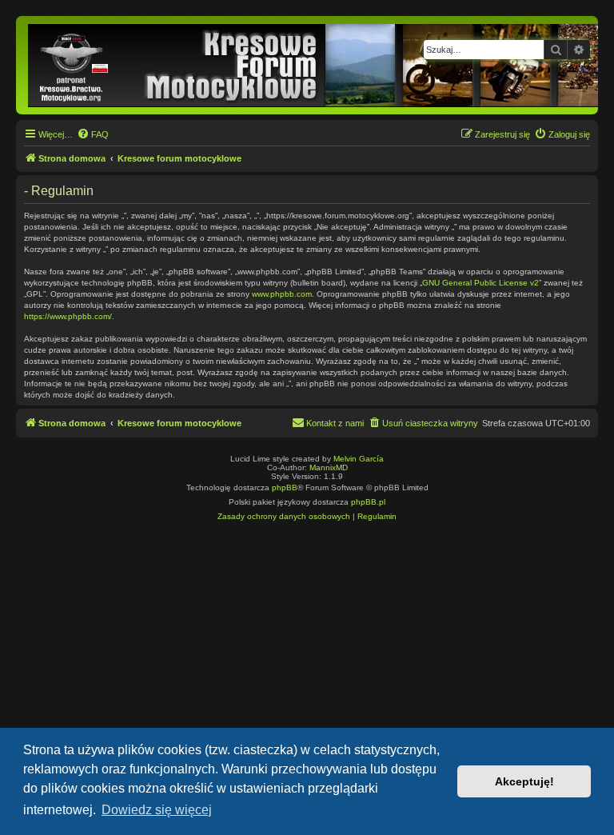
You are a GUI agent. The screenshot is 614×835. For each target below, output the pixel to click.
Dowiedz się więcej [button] (157, 810)
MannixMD (328, 467)
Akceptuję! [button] (524, 781)
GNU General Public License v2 (480, 282)
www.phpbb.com (282, 294)
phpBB (284, 487)
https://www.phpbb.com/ (68, 316)
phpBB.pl (368, 501)
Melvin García (358, 458)
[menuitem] (93, 134)
